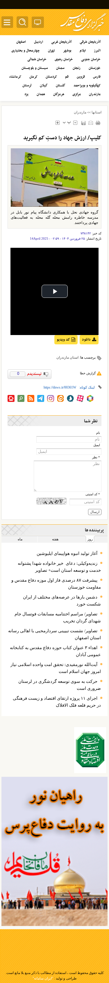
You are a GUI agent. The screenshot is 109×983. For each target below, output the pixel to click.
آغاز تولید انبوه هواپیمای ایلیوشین (67, 553)
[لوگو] (83, 32)
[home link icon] (11, 398)
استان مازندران (67, 357)
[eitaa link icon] (60, 398)
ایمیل (96, 445)
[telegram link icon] (40, 398)
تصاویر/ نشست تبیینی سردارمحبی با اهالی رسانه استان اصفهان (54, 634)
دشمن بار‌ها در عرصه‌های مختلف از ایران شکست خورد (62, 600)
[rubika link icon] (90, 398)
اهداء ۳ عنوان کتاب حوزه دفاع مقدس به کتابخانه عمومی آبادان (55, 651)
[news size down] (75, 122)
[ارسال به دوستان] (90, 122)
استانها (96, 112)
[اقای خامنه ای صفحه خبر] (90, 750)
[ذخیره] (83, 123)
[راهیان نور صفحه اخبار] (54, 851)
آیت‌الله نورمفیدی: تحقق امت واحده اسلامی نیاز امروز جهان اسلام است (55, 668)
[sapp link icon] (70, 398)
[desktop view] (38, 23)
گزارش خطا (88, 373)
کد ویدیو (63, 339)
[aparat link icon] (80, 398)
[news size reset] (67, 122)
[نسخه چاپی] (97, 122)
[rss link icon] (30, 398)
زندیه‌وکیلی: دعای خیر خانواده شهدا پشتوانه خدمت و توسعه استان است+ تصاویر (59, 567)
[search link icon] (20, 398)
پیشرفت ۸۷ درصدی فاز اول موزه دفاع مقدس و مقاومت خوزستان (56, 584)
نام (98, 432)
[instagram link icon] (50, 398)
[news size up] (57, 122)
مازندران (80, 112)
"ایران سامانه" (43, 978)
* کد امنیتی (92, 494)
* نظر (96, 457)
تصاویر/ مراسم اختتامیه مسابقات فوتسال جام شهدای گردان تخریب (58, 617)
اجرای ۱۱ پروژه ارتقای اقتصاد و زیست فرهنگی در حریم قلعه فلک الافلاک (57, 702)
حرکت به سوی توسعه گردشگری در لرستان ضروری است (59, 685)
